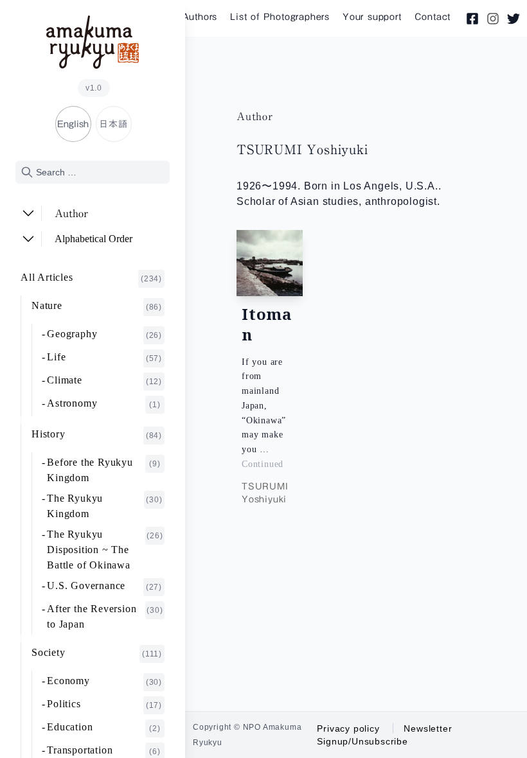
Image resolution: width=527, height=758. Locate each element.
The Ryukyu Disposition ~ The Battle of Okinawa (105, 549)
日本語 (113, 123)
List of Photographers (280, 16)
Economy (104, 681)
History (96, 434)
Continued (262, 464)
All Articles (91, 277)
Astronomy (104, 403)
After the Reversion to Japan (105, 616)
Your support (372, 16)
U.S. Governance (104, 586)
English (73, 123)
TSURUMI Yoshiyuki (265, 493)
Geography (104, 334)
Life (104, 357)
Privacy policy (348, 728)
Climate (104, 380)
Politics (104, 704)
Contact (433, 16)
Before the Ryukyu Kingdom (104, 470)
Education (104, 727)
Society (96, 652)
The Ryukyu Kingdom (104, 506)
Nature (96, 306)
